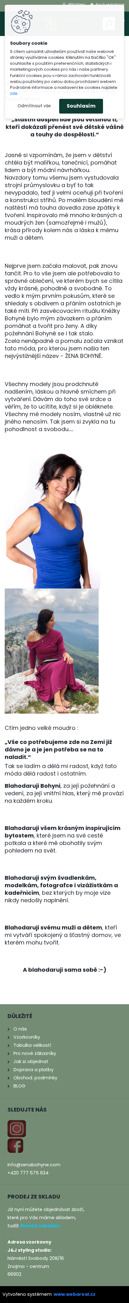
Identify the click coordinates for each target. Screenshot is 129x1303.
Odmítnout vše (34, 106)
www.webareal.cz (74, 1294)
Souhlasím (81, 105)
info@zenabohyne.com (34, 1165)
